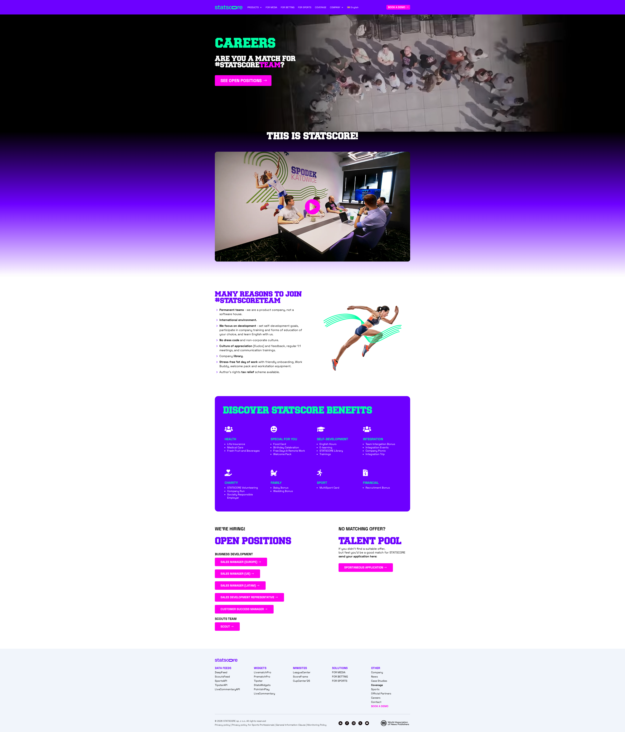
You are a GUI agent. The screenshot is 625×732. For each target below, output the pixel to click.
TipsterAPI (221, 685)
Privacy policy (222, 724)
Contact (376, 702)
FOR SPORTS (304, 7)
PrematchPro (262, 676)
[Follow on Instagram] (354, 723)
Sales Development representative (247, 597)
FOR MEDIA (271, 7)
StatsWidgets (262, 685)
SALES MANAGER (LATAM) (238, 585)
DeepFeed (221, 672)
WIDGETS (260, 668)
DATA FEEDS (223, 668)
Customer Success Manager (242, 609)
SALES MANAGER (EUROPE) (239, 562)
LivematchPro (262, 672)
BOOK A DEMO (396, 7)
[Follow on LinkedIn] (340, 723)
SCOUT (225, 626)
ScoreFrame (300, 676)
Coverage (377, 685)
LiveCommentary (264, 693)
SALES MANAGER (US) (235, 573)
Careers (375, 697)
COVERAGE (320, 7)
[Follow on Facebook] (347, 723)
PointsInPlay (262, 689)
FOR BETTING (287, 7)
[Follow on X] (360, 723)
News (374, 676)
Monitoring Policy (316, 724)
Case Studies (379, 681)
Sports (375, 689)
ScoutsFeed (222, 676)
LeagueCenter (301, 672)
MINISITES (300, 668)
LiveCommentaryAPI (227, 689)
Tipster (258, 681)
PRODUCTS (253, 7)
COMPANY (335, 7)
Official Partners (381, 693)
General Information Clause (291, 724)
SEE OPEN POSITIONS (241, 80)
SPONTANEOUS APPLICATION (363, 567)
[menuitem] (353, 7)
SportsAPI (221, 681)
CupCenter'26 (301, 681)
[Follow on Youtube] (367, 723)
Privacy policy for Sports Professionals (253, 724)
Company (377, 672)
